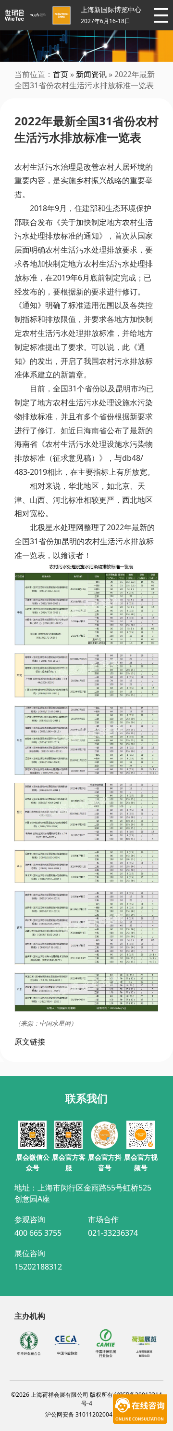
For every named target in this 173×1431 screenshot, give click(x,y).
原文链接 (29, 1041)
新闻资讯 (91, 74)
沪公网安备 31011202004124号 (86, 1414)
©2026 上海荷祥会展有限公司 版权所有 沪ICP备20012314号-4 (86, 1399)
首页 (60, 74)
